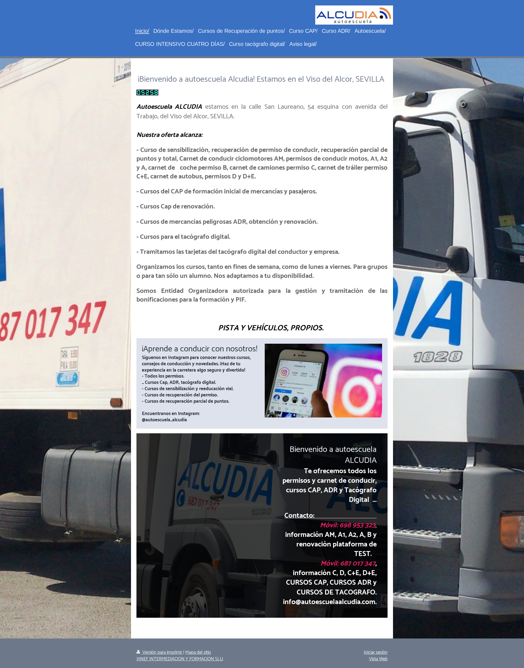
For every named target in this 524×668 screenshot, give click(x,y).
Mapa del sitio (198, 652)
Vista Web (378, 659)
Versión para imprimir (162, 652)
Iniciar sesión (376, 652)
